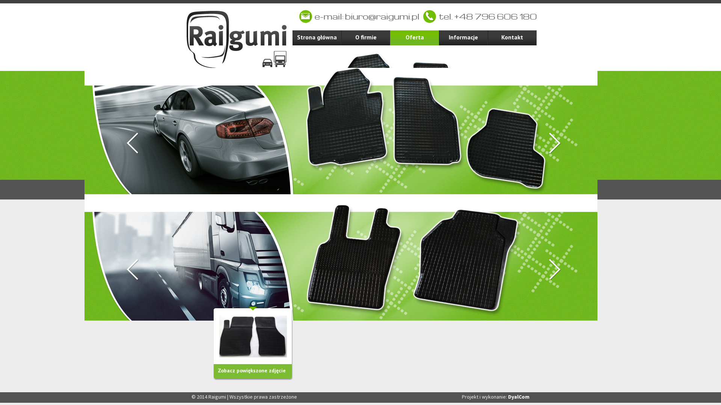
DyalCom (518, 396)
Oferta (415, 37)
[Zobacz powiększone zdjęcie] (253, 336)
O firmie (366, 37)
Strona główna (317, 37)
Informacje (463, 37)
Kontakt (512, 37)
